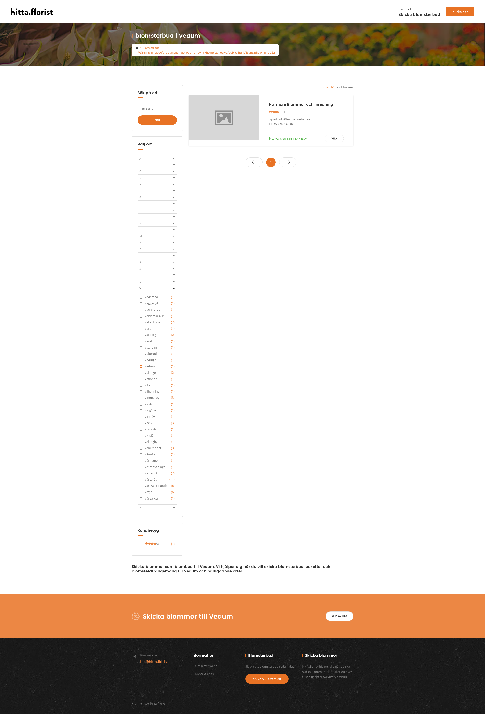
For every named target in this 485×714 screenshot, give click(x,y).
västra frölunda (160, 486)
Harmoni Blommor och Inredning (301, 105)
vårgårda (160, 498)
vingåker (160, 410)
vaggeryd (160, 303)
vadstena (160, 297)
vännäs (160, 454)
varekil (160, 341)
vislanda (160, 429)
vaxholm (160, 347)
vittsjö (160, 435)
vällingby (160, 442)
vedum (160, 366)
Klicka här (460, 12)
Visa (334, 138)
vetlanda (160, 379)
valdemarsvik (160, 316)
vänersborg (160, 448)
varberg (160, 335)
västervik (160, 473)
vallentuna (160, 322)
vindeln (160, 404)
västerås (160, 479)
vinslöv (160, 416)
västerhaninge (160, 467)
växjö (160, 492)
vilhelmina (160, 391)
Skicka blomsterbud (419, 14)
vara (160, 328)
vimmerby (160, 398)
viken (160, 385)
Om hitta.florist (205, 666)
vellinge (160, 373)
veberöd (160, 354)
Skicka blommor (267, 679)
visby (160, 423)
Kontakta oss (204, 674)
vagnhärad (160, 309)
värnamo (160, 460)
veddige (160, 360)
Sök (157, 120)
